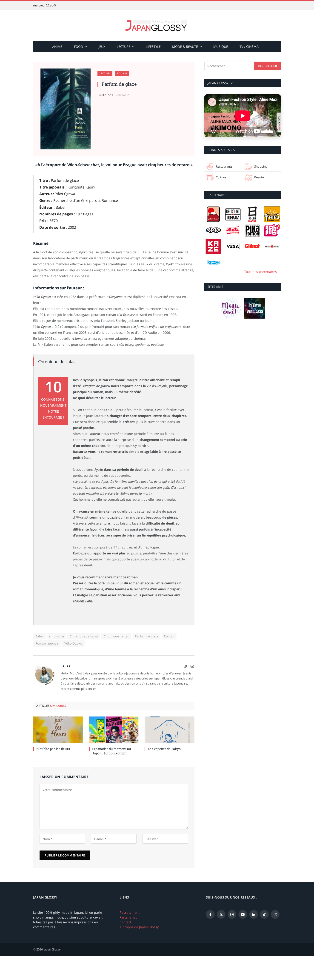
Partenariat (128, 917)
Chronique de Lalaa (84, 636)
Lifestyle (153, 46)
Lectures (105, 73)
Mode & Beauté (185, 46)
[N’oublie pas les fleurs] (58, 729)
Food (78, 46)
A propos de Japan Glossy (139, 927)
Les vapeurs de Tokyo (164, 749)
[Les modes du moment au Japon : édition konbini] (114, 729)
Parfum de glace (146, 636)
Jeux (101, 46)
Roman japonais (47, 643)
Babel (39, 636)
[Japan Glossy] (157, 26)
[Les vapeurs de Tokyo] (169, 729)
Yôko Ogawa (73, 643)
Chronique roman (116, 636)
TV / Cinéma (249, 46)
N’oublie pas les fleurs (53, 749)
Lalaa (107, 95)
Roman (169, 636)
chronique (56, 636)
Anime (57, 46)
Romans (122, 73)
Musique (220, 46)
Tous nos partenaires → (262, 271)
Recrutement (130, 912)
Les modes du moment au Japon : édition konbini (111, 751)
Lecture (123, 46)
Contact (125, 922)
